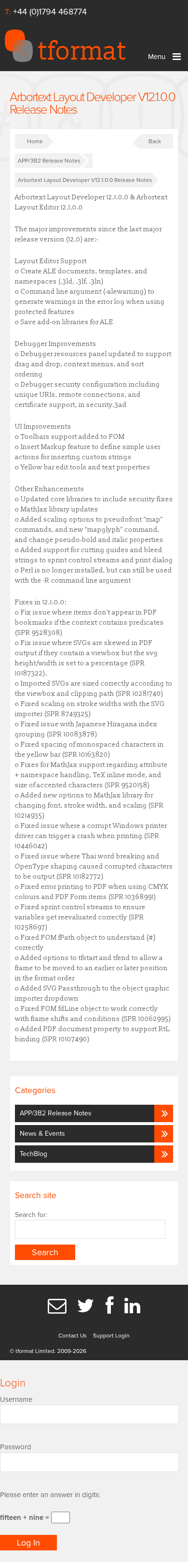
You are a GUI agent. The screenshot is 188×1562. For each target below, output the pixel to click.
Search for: (31, 1215)
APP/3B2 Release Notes (49, 160)
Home (35, 141)
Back (154, 141)
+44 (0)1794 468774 (50, 11)
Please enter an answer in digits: (50, 1494)
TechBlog (33, 1154)
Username (16, 1399)
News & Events (42, 1133)
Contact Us (72, 1335)
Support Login (111, 1335)
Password (15, 1446)
